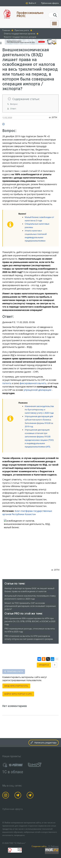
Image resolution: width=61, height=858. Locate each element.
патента (6, 383)
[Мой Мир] (52, 659)
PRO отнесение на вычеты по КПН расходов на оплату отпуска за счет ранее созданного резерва (29, 637)
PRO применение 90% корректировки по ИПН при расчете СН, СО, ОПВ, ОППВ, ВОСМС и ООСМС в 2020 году (30, 621)
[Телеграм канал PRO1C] (18, 796)
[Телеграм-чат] (30, 796)
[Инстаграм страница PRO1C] (6, 796)
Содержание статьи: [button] (26, 99)
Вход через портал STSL (16, 686)
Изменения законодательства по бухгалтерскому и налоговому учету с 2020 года (39, 409)
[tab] (30, 99)
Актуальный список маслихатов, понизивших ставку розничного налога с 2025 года (30, 597)
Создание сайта (39, 846)
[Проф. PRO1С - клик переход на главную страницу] (7, 14)
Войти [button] (31, 3)
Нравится (44, 665)
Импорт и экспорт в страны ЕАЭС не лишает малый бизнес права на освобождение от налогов (29, 590)
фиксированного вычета (33, 383)
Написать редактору (45, 742)
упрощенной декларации (37, 389)
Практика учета (15, 671)
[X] (48, 659)
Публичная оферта (50, 3)
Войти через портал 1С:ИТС (18, 694)
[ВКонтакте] (39, 659)
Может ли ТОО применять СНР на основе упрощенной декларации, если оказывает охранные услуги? (30, 606)
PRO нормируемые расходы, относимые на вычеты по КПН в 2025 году (30, 630)
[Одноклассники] (44, 659)
